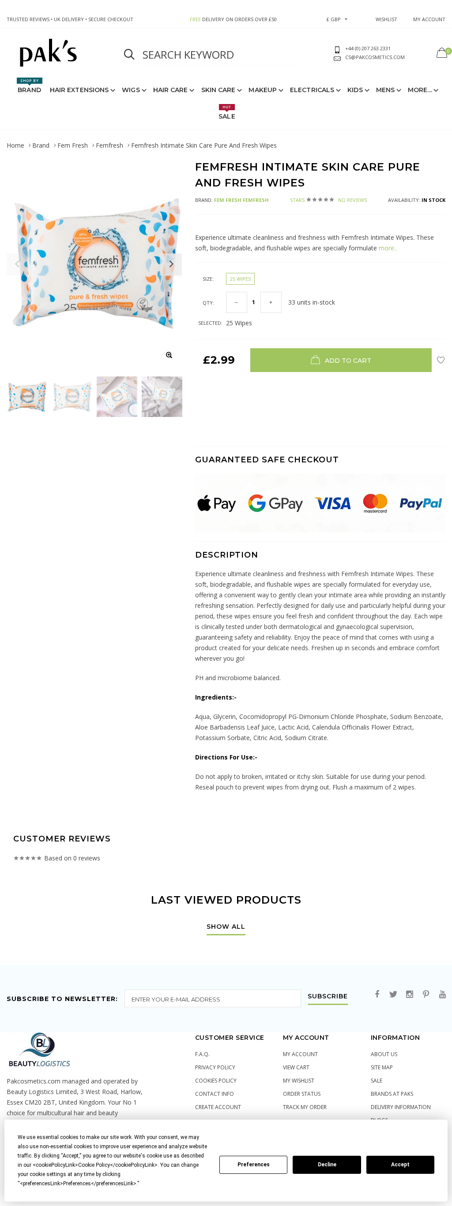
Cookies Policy (216, 1080)
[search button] (129, 55)
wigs (130, 90)
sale (376, 1080)
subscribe (328, 996)
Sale (226, 112)
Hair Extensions (79, 90)
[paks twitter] (393, 994)
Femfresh (109, 145)
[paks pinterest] (426, 994)
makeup (263, 90)
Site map (382, 1067)
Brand (29, 86)
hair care (170, 90)
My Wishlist (298, 1080)
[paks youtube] (442, 994)
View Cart (296, 1067)
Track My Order (305, 1107)
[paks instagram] (409, 994)
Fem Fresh (72, 145)
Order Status (301, 1094)
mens (385, 90)
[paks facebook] (377, 994)
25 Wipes (240, 278)
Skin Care (218, 90)
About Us (384, 1054)
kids (354, 90)
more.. (387, 248)
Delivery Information (401, 1107)
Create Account (218, 1107)
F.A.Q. (202, 1054)
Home (15, 145)
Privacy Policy (215, 1067)
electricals (312, 90)
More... (420, 90)
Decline (327, 1164)
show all (226, 927)
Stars (328, 200)
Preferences (253, 1164)
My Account (300, 1054)
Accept (400, 1164)
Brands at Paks (392, 1094)
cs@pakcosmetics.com (375, 57)
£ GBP (334, 19)
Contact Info (214, 1094)
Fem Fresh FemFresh (241, 200)
